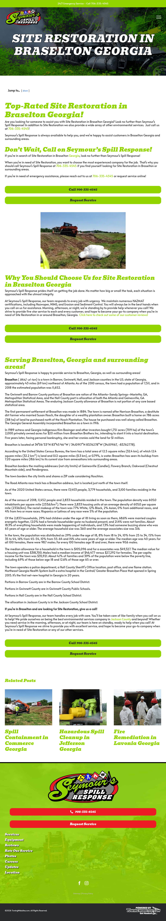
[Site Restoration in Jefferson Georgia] (137, 707)
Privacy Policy (87, 893)
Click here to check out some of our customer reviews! (113, 315)
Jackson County (121, 619)
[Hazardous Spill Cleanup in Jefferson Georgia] (28, 707)
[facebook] (79, 883)
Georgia (74, 156)
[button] (7, 721)
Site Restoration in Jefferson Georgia (136, 737)
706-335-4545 (99, 3)
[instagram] (87, 883)
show (25, 90)
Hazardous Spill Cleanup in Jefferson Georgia (27, 740)
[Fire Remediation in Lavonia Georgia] (83, 707)
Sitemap (76, 893)
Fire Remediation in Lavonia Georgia (82, 737)
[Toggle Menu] (159, 17)
